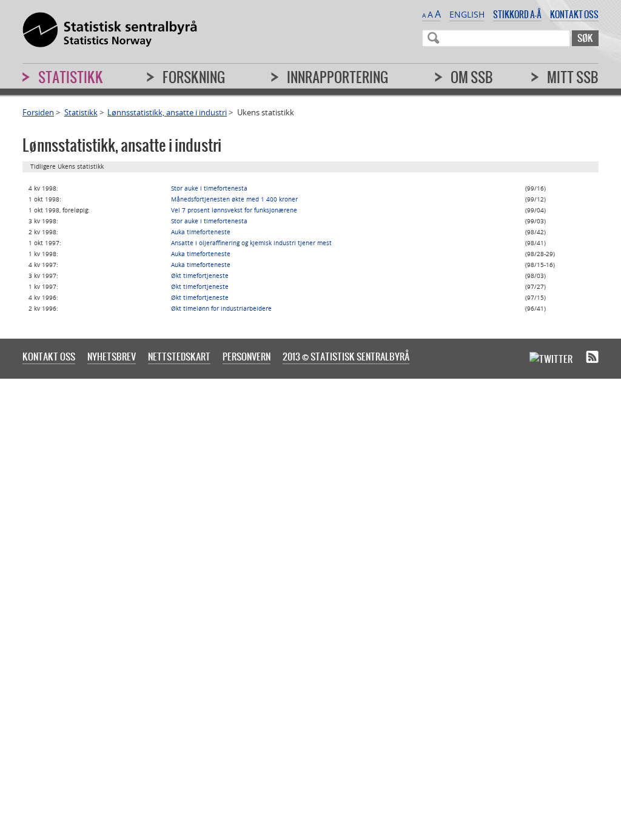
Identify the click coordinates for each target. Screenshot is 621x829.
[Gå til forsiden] (109, 30)
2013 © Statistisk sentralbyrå (346, 356)
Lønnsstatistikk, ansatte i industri (167, 112)
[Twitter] (550, 358)
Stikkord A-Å (517, 14)
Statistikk (81, 112)
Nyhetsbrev (111, 356)
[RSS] (592, 357)
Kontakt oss (574, 14)
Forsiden (38, 112)
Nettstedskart (179, 356)
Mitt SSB (573, 77)
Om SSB (472, 77)
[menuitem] (517, 82)
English (467, 14)
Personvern (246, 356)
